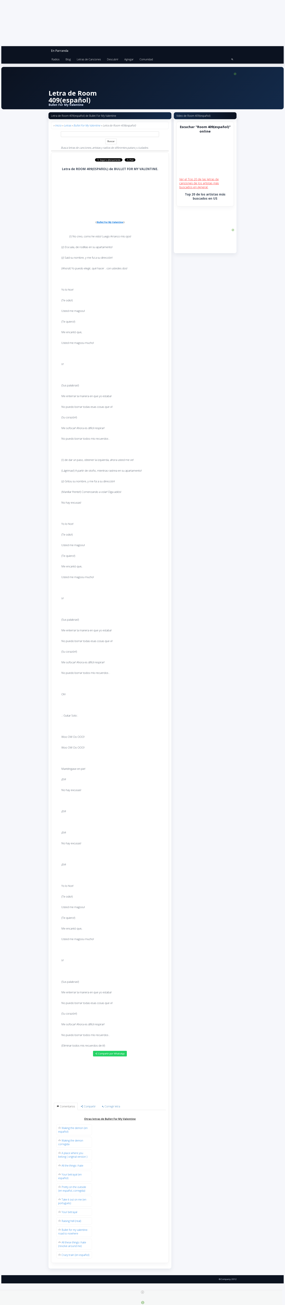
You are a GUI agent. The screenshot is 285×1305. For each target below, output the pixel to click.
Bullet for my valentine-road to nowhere (73, 1231)
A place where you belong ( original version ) (72, 1154)
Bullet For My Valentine (86, 125)
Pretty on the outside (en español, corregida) (72, 1188)
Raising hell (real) (71, 1221)
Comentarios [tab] (67, 1106)
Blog (68, 59)
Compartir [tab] (89, 1106)
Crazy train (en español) (75, 1255)
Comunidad (146, 59)
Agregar (129, 59)
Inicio (58, 125)
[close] (142, 1292)
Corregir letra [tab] (112, 1106)
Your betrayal (69, 1212)
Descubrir (112, 59)
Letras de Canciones (89, 59)
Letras (67, 125)
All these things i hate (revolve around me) (72, 1244)
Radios (55, 59)
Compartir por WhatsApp (111, 1053)
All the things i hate (72, 1165)
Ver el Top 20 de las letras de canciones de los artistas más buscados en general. (199, 183)
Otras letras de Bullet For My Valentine (110, 1119)
